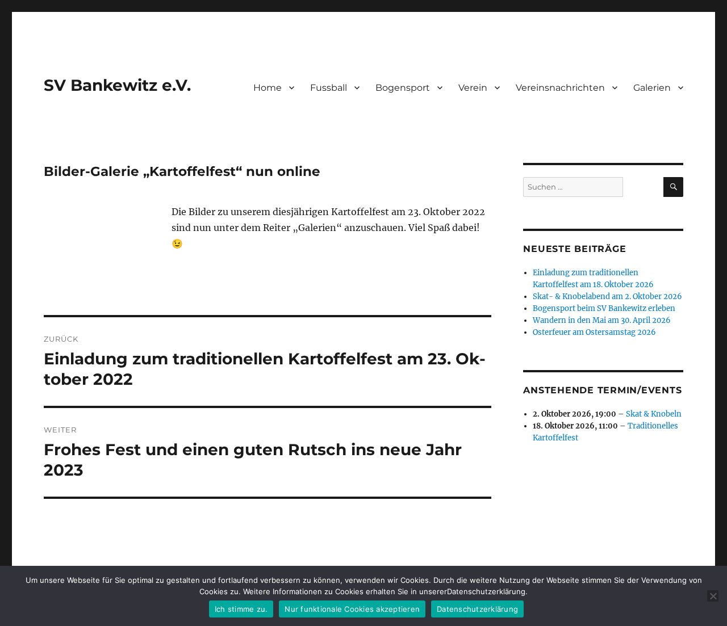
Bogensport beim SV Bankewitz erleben (604, 308)
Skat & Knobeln (654, 414)
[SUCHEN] (673, 187)
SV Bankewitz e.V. (117, 85)
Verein (472, 87)
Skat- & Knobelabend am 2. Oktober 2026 (607, 296)
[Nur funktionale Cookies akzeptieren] (712, 596)
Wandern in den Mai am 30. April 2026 (602, 320)
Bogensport (402, 87)
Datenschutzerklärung (477, 609)
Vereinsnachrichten (560, 87)
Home (267, 87)
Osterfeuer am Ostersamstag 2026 (594, 332)
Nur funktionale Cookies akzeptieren (352, 609)
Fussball (328, 87)
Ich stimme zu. (241, 609)
